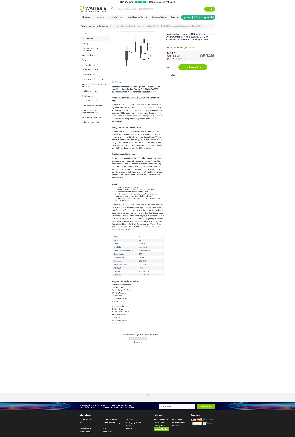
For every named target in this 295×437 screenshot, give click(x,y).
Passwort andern (178, 422)
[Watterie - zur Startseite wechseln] (93, 9)
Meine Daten (177, 419)
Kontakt (129, 429)
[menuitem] (95, 9)
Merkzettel (176, 425)
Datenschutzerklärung (111, 422)
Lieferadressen (159, 422)
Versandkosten (85, 429)
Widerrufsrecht (85, 432)
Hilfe (81, 422)
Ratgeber (129, 419)
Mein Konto (158, 415)
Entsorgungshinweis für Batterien (135, 424)
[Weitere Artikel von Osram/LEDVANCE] (202, 55)
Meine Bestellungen (161, 419)
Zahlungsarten (159, 425)
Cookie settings (86, 419)
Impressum (107, 432)
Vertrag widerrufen (161, 429)
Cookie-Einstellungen (111, 419)
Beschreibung (116, 82)
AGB (104, 429)
